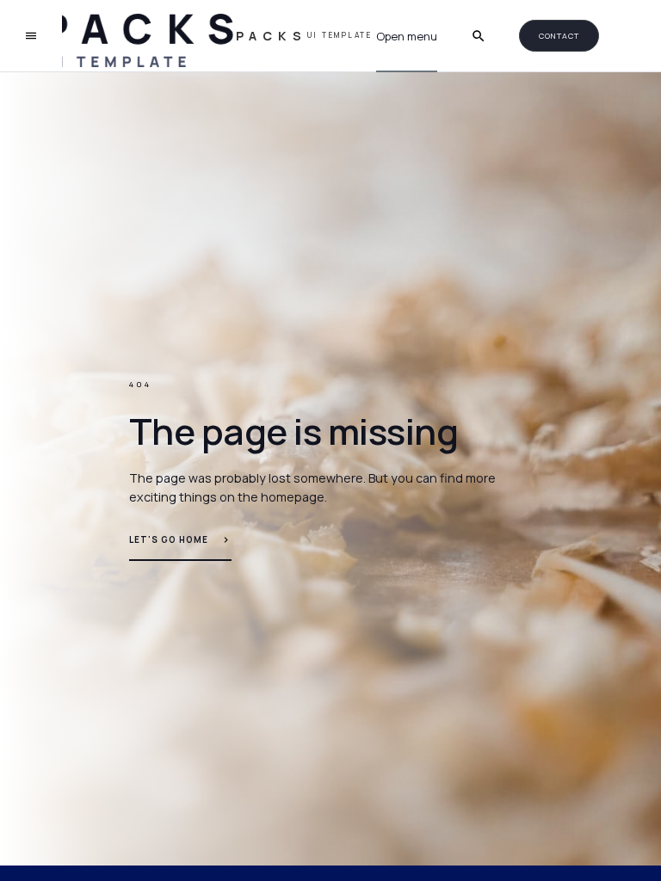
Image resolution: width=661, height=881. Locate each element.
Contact (558, 35)
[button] (406, 36)
